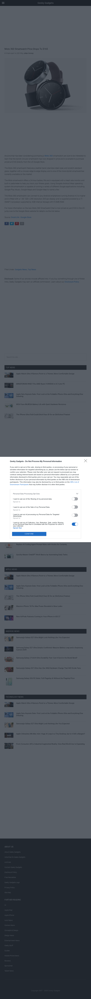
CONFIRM (29, 534)
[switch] (75, 498)
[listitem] (45, 493)
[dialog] (45, 499)
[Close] (86, 461)
